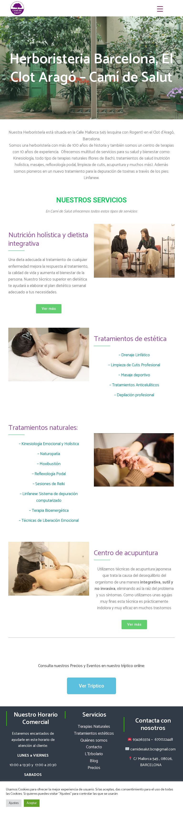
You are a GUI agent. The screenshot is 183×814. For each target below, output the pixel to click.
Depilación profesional (135, 395)
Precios (94, 767)
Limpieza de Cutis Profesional (135, 365)
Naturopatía (50, 454)
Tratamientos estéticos (94, 733)
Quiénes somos (93, 740)
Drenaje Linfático (135, 355)
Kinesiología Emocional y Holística (50, 444)
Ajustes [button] (14, 803)
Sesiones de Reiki (50, 484)
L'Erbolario (94, 754)
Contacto (94, 747)
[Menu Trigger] (160, 8)
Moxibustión (50, 464)
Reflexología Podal (50, 474)
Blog (94, 760)
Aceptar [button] (32, 803)
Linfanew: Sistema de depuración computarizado (50, 497)
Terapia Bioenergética (50, 510)
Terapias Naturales (94, 726)
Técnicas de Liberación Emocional (50, 520)
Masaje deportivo (135, 375)
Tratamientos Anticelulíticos (135, 385)
